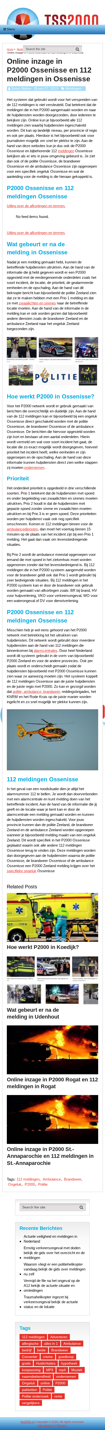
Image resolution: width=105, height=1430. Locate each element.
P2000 (30, 1184)
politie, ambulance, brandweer (36, 691)
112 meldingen (28, 1179)
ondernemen (34, 467)
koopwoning (31, 1370)
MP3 (49, 1370)
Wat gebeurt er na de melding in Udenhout (33, 1013)
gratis (26, 1363)
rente (58, 1396)
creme (48, 1357)
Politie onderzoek (35, 1396)
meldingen (66, 151)
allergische (30, 1343)
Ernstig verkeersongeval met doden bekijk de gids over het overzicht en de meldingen (54, 1253)
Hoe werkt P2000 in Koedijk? (43, 947)
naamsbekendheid (36, 1376)
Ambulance (52, 1179)
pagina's (49, 1426)
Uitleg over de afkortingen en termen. (36, 206)
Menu (11, 29)
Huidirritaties (45, 1363)
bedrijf (27, 1350)
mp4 (62, 1370)
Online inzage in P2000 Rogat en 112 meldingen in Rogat (52, 1083)
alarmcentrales (45, 650)
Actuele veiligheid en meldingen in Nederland (50, 1238)
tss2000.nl (27, 1422)
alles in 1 (51, 1343)
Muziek (76, 1370)
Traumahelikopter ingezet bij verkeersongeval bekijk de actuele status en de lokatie (51, 1302)
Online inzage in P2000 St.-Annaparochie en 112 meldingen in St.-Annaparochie (50, 1156)
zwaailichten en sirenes (37, 303)
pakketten (29, 1390)
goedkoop (66, 1357)
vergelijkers (31, 1403)
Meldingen (73, 88)
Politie (43, 1184)
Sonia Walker (21, 88)
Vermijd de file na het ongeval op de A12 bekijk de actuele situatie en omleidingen (52, 1285)
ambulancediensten (22, 529)
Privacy (62, 1426)
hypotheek (69, 1363)
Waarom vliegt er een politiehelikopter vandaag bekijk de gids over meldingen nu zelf (54, 1269)
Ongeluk (14, 1184)
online (45, 1383)
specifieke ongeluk (21, 871)
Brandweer (72, 1179)
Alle (40, 1426)
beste (41, 1350)
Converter (29, 1357)
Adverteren (58, 1337)
